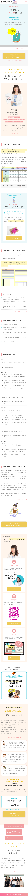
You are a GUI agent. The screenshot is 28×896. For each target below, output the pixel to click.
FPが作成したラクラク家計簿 (8, 46)
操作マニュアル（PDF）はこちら (15, 60)
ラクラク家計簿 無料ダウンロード (14, 56)
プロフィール (15, 133)
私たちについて (14, 871)
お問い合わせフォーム (22, 499)
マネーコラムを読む (14, 238)
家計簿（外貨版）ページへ (20, 186)
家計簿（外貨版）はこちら (21, 48)
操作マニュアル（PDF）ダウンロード (18, 311)
